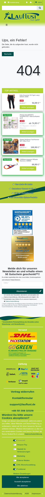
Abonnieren (21, 291)
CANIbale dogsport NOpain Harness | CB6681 (29, 160)
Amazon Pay (22, 445)
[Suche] (40, 8)
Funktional (21, 469)
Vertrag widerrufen (22, 391)
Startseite (8, 54)
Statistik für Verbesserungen (23, 450)
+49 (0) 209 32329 (23, 410)
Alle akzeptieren (22, 477)
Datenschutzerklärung (12, 301)
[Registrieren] (31, 2)
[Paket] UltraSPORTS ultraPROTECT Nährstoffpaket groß (30, 116)
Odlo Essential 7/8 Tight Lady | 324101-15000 (30, 95)
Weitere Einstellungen (21, 474)
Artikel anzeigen (28, 107)
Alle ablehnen (22, 486)
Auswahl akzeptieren (22, 482)
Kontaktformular (22, 398)
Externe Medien (23, 460)
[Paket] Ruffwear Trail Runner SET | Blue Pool (29, 140)
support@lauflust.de (22, 404)
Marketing (21, 456)
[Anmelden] (27, 2)
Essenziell (21, 440)
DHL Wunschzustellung (26, 465)
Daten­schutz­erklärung (33, 434)
